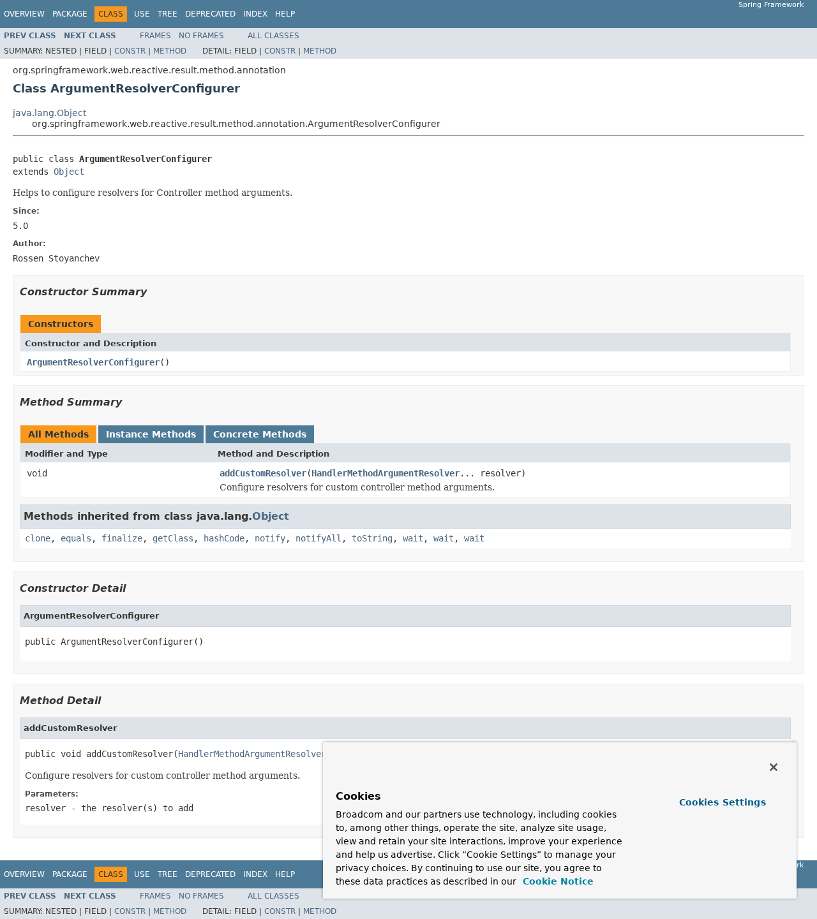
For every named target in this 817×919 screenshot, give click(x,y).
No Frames (201, 35)
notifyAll (318, 538)
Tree (167, 14)
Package (69, 14)
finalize (121, 538)
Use (142, 14)
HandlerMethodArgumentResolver (385, 473)
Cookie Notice (557, 881)
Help (285, 14)
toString (372, 538)
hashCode (224, 538)
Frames (155, 35)
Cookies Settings (722, 802)
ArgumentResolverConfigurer (93, 362)
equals (76, 538)
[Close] (774, 767)
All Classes (273, 35)
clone (37, 538)
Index (255, 14)
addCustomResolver (263, 473)
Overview (24, 14)
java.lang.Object (49, 113)
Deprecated (210, 14)
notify (270, 538)
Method (169, 51)
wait (413, 538)
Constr (130, 51)
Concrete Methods (259, 434)
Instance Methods (151, 434)
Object (69, 171)
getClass (173, 538)
